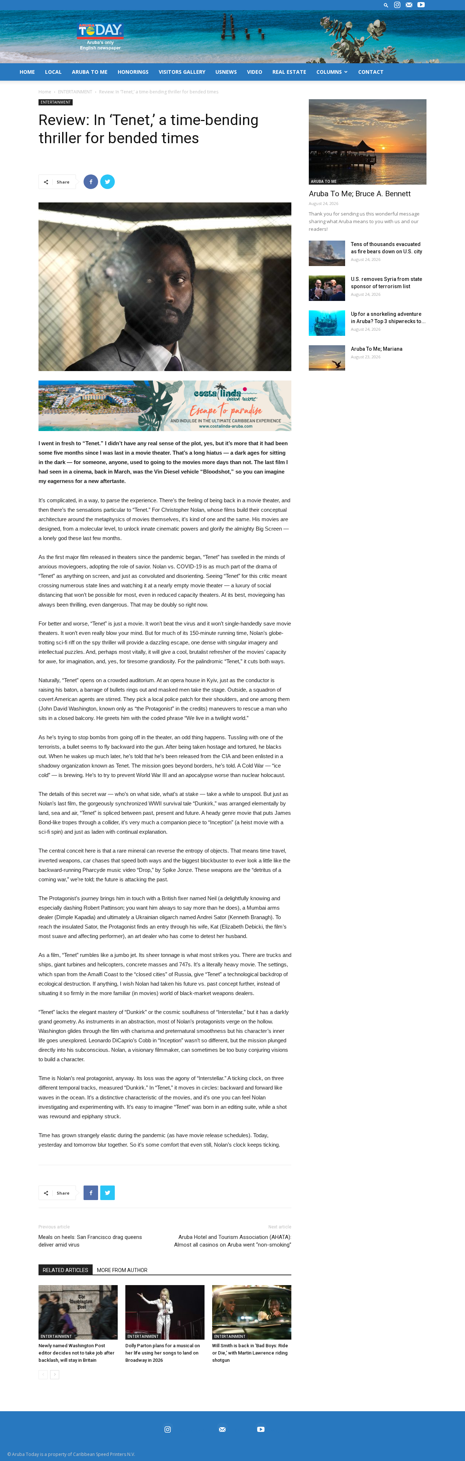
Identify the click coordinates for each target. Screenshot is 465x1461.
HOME (27, 71)
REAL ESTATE (289, 71)
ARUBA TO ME (90, 71)
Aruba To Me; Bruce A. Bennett (360, 193)
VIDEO (254, 71)
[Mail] (409, 5)
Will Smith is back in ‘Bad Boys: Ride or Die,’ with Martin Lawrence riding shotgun (250, 1353)
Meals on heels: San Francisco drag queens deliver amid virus (90, 1241)
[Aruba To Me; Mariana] (327, 358)
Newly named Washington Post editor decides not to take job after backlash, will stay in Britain (76, 1353)
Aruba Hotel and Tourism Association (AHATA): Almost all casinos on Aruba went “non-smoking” (232, 1241)
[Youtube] (421, 5)
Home (45, 92)
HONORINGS (133, 71)
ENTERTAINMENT (75, 92)
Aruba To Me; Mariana (377, 349)
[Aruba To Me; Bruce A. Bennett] (367, 142)
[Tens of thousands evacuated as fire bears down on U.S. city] (327, 253)
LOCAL (53, 71)
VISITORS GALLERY (182, 71)
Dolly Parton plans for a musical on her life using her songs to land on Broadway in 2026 (162, 1353)
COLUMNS (329, 71)
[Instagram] (397, 5)
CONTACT (371, 71)
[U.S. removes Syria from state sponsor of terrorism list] (327, 288)
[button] (386, 5)
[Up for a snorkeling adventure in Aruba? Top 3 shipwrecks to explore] (327, 323)
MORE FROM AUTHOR (122, 1270)
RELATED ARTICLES (65, 1270)
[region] (165, 406)
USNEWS (226, 71)
